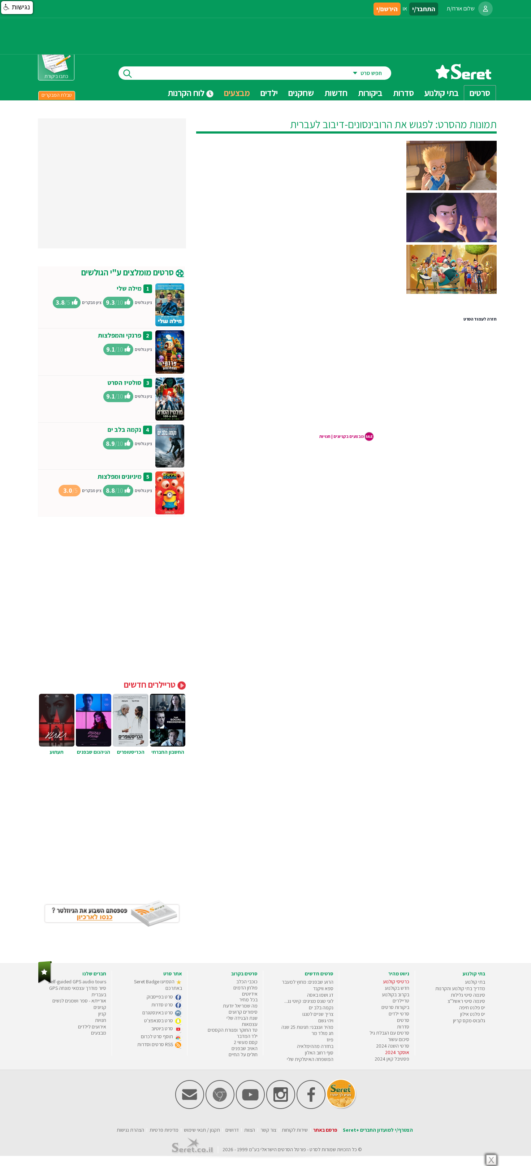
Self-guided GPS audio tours (77, 981)
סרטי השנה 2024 (392, 1046)
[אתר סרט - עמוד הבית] (463, 76)
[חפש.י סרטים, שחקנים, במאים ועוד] (126, 73)
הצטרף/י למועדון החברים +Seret (378, 1130)
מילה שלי (129, 288)
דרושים (232, 1130)
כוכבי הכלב (247, 981)
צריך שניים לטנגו (317, 1014)
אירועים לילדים (92, 1026)
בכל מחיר (248, 999)
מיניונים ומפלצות (120, 476)
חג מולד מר (322, 1033)
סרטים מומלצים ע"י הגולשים (128, 272)
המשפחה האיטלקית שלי (310, 1059)
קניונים (100, 1007)
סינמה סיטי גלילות (468, 995)
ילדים (269, 93)
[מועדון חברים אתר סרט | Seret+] (189, 1107)
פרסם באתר (325, 1130)
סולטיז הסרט (124, 382)
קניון (102, 1013)
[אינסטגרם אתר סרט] (280, 1107)
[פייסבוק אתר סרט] (311, 1107)
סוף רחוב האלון (319, 1052)
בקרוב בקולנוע (395, 994)
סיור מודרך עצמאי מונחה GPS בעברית (77, 991)
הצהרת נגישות (130, 1130)
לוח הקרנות (187, 93)
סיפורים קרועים (243, 1012)
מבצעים (237, 93)
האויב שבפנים (245, 1048)
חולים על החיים (243, 1054)
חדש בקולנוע (397, 988)
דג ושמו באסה (320, 995)
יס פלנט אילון (472, 1014)
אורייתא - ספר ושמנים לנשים (79, 1000)
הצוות (249, 1130)
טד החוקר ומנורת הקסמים (233, 1030)
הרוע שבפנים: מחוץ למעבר (307, 982)
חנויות (100, 1020)
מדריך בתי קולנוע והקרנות (460, 988)
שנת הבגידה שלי (242, 1018)
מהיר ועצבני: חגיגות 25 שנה (307, 1027)
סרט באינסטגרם (158, 1012)
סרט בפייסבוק (160, 996)
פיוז (330, 1039)
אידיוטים (250, 994)
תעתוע (57, 752)
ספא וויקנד (323, 988)
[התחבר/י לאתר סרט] (485, 8)
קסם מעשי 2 (246, 1042)
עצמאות (250, 1024)
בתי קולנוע (475, 982)
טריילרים (401, 1000)
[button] (17, 7)
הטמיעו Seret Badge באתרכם (158, 984)
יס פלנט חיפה (472, 1007)
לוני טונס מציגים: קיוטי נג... (308, 1001)
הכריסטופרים (130, 752)
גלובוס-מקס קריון (469, 1020)
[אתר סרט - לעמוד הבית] (45, 981)
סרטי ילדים (399, 1013)
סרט (314, 1149)
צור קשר (268, 1130)
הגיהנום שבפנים (93, 752)
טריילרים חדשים (150, 684)
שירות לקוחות (295, 1130)
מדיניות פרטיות (164, 1130)
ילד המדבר (247, 1036)
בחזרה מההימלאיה (315, 1046)
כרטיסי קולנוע (396, 981)
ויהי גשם (325, 1020)
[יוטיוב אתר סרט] (250, 1107)
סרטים (403, 1020)
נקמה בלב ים (124, 429)
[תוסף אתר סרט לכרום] (220, 1107)
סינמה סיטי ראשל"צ (466, 1001)
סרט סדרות (162, 1004)
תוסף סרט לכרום (157, 1036)
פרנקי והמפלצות (119, 335)
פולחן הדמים (245, 987)
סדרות (403, 1026)
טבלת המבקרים (57, 95)
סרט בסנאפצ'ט (159, 1020)
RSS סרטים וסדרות (155, 1044)
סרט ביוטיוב (162, 1028)
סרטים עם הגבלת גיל (389, 1033)
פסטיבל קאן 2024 (392, 1059)
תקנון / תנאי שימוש (202, 1130)
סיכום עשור (398, 1039)
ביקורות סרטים (395, 1007)
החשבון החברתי (167, 752)
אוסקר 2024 (397, 1052)
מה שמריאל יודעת (240, 1005)
